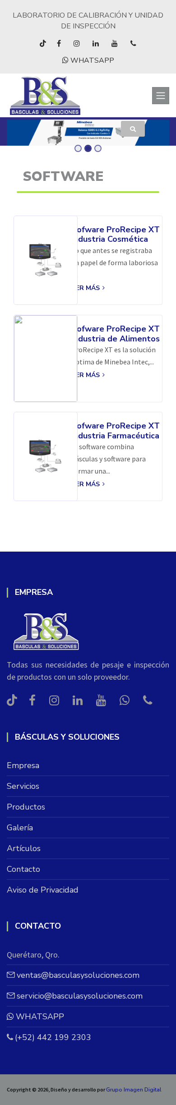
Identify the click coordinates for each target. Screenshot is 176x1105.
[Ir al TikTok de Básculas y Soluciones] (42, 43)
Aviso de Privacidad (43, 889)
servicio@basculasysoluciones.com (80, 995)
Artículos (24, 848)
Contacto (23, 869)
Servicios (23, 786)
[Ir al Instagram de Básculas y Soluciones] (76, 43)
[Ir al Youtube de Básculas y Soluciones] (114, 43)
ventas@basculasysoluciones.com (78, 975)
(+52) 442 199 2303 (53, 1037)
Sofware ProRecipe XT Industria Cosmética (115, 234)
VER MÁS (86, 288)
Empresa (23, 765)
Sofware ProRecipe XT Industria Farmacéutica (115, 431)
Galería (20, 827)
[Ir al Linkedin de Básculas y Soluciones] (95, 43)
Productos (26, 806)
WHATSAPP (91, 60)
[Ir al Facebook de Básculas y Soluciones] (58, 43)
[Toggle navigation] (160, 95)
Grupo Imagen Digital (134, 1089)
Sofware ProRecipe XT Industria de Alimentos (115, 334)
